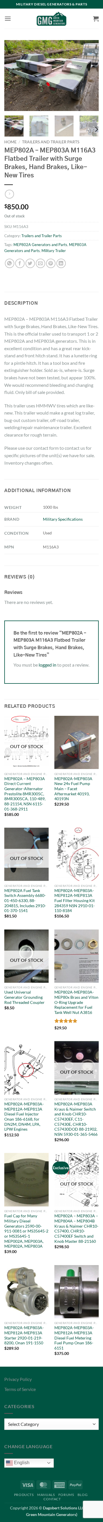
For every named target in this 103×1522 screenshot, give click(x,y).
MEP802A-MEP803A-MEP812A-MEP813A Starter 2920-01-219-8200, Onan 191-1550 (24, 1335)
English (21, 1462)
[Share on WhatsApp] (9, 263)
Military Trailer (53, 250)
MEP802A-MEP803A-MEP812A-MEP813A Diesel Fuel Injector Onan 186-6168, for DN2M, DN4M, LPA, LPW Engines (24, 1116)
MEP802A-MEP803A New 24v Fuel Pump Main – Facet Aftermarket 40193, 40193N (73, 788)
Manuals (46, 1495)
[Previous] (13, 75)
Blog (83, 1495)
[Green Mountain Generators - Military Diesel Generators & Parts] (51, 19)
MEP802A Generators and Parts (40, 244)
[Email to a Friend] (40, 263)
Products (24, 1495)
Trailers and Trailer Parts (50, 142)
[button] (7, 18)
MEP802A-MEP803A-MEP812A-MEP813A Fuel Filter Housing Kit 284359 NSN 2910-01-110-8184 (74, 900)
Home (10, 142)
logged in (47, 664)
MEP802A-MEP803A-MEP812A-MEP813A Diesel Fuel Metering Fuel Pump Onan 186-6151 (74, 1337)
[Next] (89, 75)
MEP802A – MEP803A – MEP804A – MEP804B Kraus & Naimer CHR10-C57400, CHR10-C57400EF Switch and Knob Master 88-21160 (76, 1228)
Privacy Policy (18, 1379)
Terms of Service (20, 1389)
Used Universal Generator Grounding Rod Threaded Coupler (24, 997)
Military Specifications (63, 519)
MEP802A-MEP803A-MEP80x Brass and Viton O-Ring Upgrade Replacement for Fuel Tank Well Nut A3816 (76, 1002)
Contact (52, 1499)
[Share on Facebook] (20, 263)
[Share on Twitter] (30, 263)
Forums (66, 1495)
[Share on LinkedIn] (61, 263)
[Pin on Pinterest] (51, 263)
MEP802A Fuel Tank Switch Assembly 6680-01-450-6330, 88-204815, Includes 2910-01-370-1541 (25, 900)
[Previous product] (9, 194)
